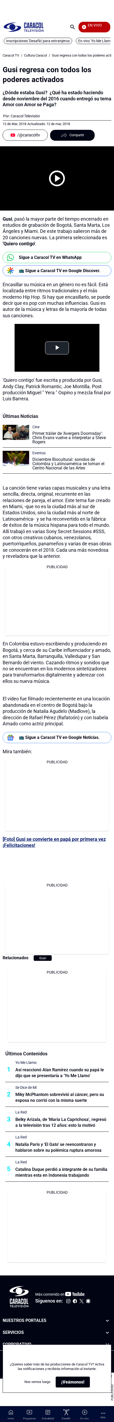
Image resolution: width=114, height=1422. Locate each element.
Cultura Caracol (35, 55)
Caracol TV (11, 55)
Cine (36, 427)
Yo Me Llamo (26, 1062)
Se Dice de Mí (26, 1087)
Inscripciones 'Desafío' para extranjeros (38, 41)
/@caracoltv (28, 135)
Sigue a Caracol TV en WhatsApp (50, 257)
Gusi (42, 958)
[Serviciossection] (107, 1332)
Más (103, 1417)
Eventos (39, 453)
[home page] (23, 27)
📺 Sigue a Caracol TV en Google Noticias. (59, 737)
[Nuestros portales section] (107, 1321)
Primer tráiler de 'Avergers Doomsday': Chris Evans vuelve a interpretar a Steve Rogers (69, 437)
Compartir (76, 135)
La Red (21, 1112)
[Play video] (57, 178)
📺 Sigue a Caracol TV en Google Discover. (59, 270)
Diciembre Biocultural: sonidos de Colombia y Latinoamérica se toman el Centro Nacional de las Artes (68, 463)
